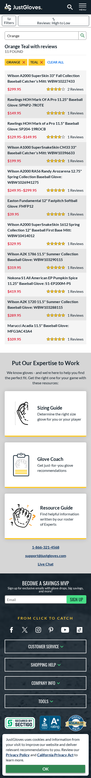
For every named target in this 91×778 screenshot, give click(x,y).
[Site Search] (69, 7)
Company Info (43, 682)
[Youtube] (65, 630)
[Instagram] (38, 630)
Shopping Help (43, 664)
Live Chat (45, 564)
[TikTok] (79, 630)
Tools (43, 701)
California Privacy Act (55, 754)
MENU (84, 8)
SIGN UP (76, 599)
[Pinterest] (51, 630)
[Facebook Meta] (11, 630)
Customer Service (43, 646)
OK (45, 768)
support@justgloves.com (45, 555)
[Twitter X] (25, 630)
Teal (34, 62)
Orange (13, 62)
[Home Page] (23, 7)
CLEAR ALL (55, 62)
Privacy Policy (18, 754)
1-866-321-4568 (45, 547)
